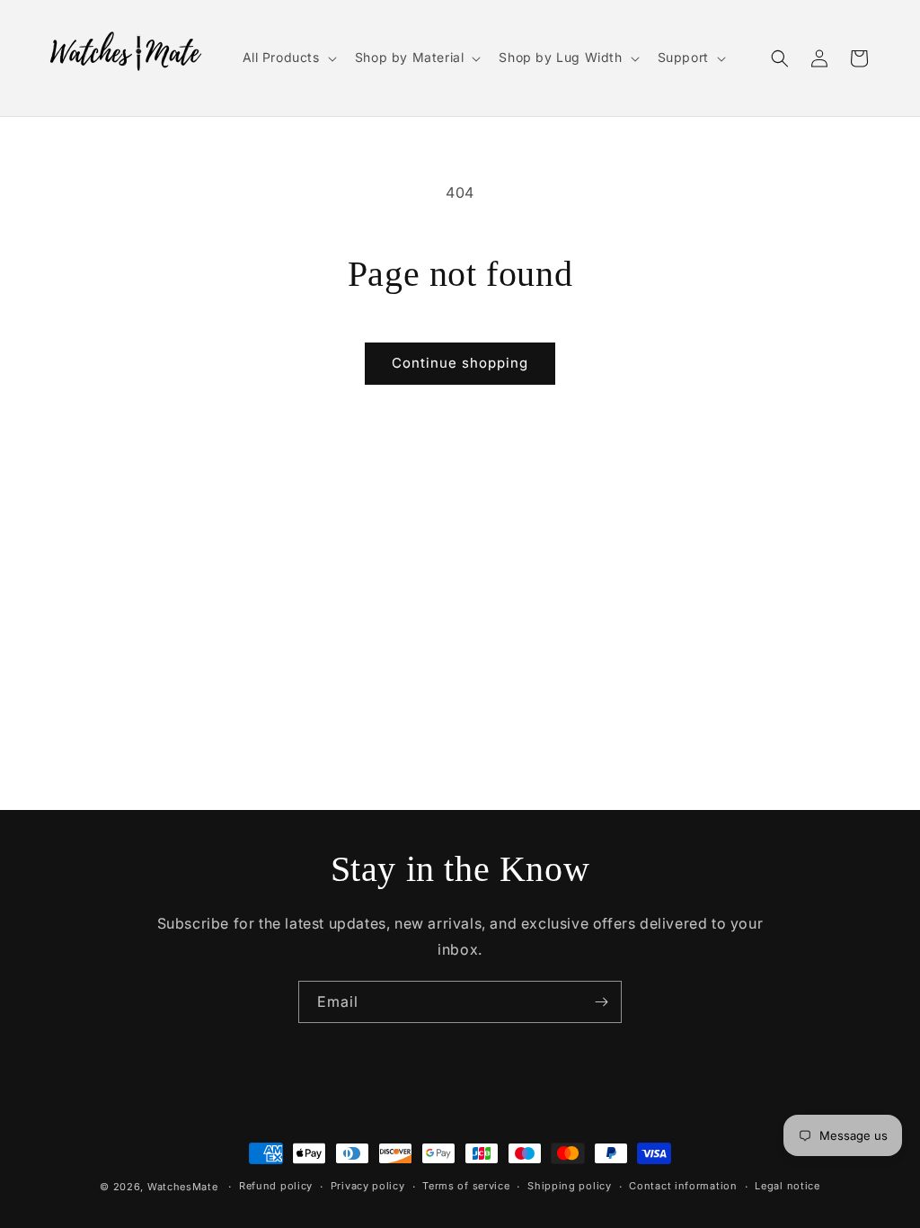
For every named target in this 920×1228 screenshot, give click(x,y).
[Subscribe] (601, 1002)
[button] (288, 57)
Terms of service (465, 1185)
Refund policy (276, 1185)
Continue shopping (460, 362)
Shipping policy (569, 1185)
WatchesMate (182, 1186)
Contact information (683, 1185)
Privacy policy (368, 1185)
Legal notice (787, 1185)
